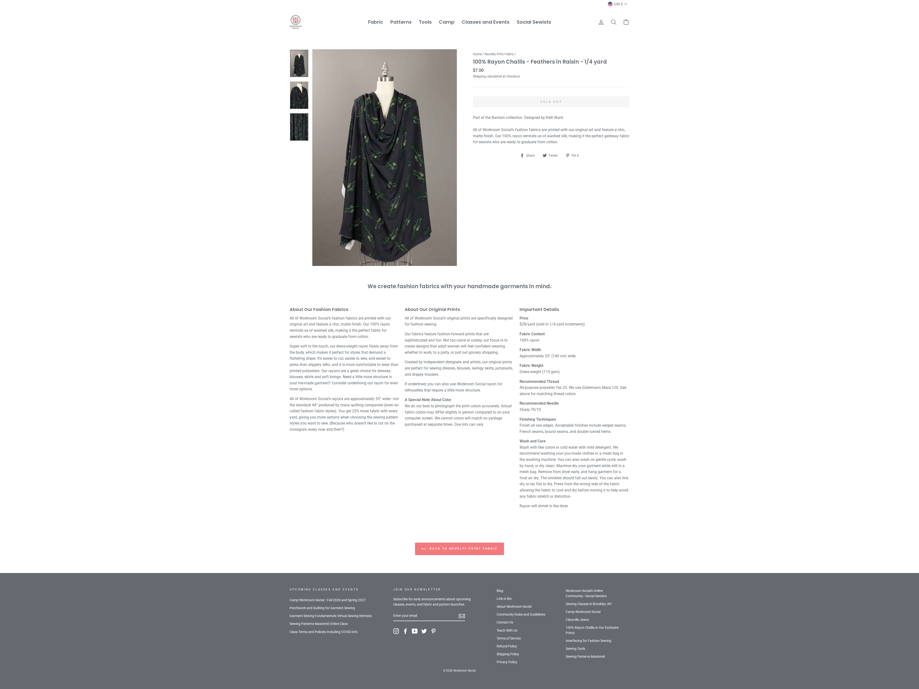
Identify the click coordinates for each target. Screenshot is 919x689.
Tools (425, 22)
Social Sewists (534, 22)
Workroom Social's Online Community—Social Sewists (586, 593)
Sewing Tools (575, 648)
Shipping (479, 76)
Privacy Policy (507, 662)
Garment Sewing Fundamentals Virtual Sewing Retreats (331, 616)
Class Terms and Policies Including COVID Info (324, 632)
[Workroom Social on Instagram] (396, 631)
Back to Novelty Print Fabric (463, 548)
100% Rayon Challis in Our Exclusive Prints (592, 630)
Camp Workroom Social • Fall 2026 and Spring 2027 (328, 600)
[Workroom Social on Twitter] (424, 631)
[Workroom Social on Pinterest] (433, 631)
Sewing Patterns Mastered (585, 656)
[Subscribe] (462, 616)
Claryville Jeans (577, 620)
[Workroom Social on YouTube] (415, 631)
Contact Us (505, 622)
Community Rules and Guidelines (521, 614)
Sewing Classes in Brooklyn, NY (589, 604)
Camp (446, 22)
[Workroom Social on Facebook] (405, 631)
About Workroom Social (514, 606)
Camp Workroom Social (583, 612)
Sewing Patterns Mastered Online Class (319, 624)
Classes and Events (486, 22)
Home (477, 54)
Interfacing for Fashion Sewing (588, 641)
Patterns (401, 22)
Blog (500, 591)
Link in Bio (504, 599)
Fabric (375, 22)
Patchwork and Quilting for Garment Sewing (322, 608)
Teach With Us (507, 630)
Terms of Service (509, 638)
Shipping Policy (508, 654)
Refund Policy (507, 646)
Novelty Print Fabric (499, 54)
